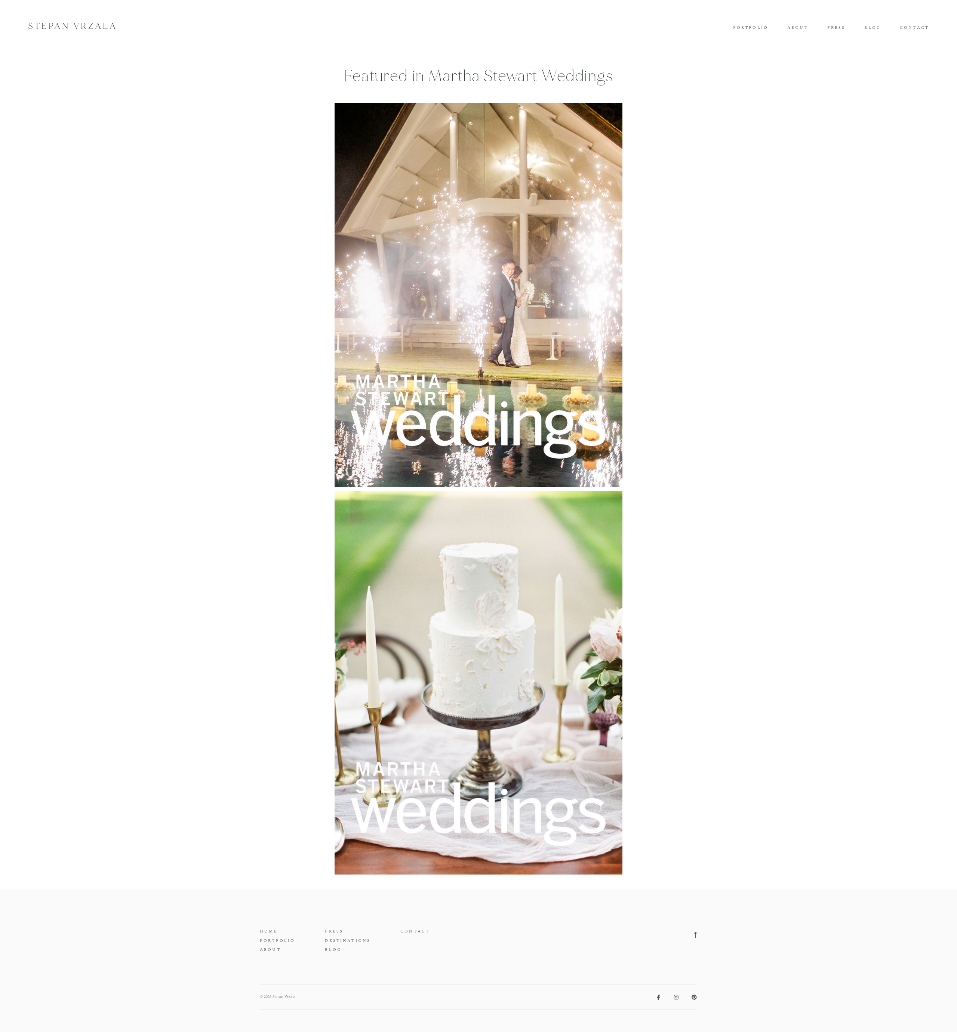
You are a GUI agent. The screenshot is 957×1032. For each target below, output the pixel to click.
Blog (872, 28)
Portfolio (750, 28)
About (797, 28)
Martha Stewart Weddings (520, 76)
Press (836, 28)
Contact (914, 28)
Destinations (347, 941)
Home (269, 931)
